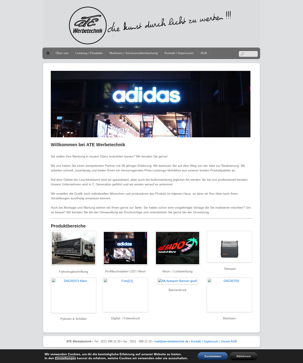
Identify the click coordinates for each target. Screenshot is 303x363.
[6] (75, 133)
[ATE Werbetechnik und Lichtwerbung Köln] (150, 42)
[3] (63, 133)
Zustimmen (212, 356)
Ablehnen (243, 356)
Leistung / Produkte (89, 53)
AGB (204, 53)
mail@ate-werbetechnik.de (171, 341)
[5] (71, 133)
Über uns (62, 53)
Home (48, 53)
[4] (67, 133)
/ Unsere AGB (228, 341)
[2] (58, 133)
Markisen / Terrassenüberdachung (134, 53)
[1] (54, 133)
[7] (79, 133)
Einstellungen (65, 358)
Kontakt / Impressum (179, 53)
